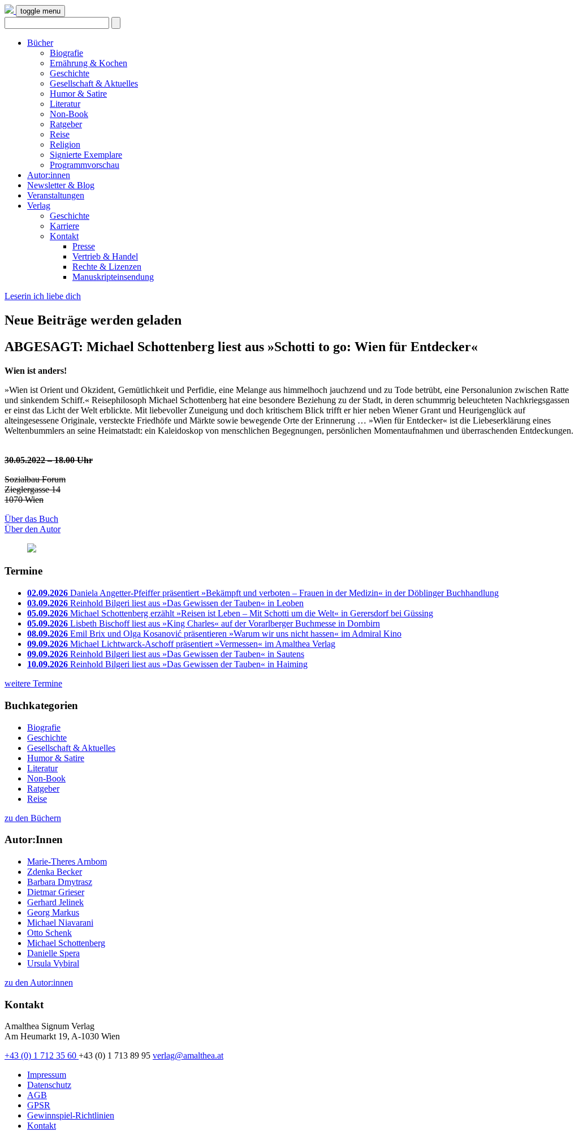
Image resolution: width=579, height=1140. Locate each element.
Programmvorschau (84, 165)
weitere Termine (33, 683)
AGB (37, 1095)
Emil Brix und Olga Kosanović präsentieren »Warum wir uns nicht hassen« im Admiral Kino (214, 633)
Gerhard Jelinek (55, 902)
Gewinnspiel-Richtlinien (70, 1115)
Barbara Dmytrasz (59, 882)
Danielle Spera (53, 953)
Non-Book (69, 114)
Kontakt (64, 236)
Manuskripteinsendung (113, 277)
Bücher (40, 43)
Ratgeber (66, 124)
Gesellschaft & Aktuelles (94, 83)
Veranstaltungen (55, 195)
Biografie (66, 53)
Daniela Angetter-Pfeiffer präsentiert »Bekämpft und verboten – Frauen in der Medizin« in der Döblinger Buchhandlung (263, 593)
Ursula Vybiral (53, 963)
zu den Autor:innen (39, 982)
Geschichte (69, 73)
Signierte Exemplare (86, 154)
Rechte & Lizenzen (106, 266)
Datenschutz (49, 1085)
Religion (65, 144)
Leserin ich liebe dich (43, 296)
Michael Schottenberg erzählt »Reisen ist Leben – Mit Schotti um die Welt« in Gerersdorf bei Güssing (230, 613)
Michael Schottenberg (66, 943)
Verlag (38, 205)
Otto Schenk (49, 933)
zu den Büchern (33, 818)
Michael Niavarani (60, 922)
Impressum (46, 1074)
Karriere (64, 226)
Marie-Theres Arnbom (67, 861)
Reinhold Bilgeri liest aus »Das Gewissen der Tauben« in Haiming (167, 664)
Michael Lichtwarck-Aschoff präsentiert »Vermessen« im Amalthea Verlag (181, 644)
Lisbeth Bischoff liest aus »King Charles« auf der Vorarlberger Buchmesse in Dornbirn (203, 623)
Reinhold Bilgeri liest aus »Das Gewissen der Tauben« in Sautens (165, 654)
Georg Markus (53, 912)
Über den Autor (33, 529)
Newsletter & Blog (60, 185)
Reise (60, 134)
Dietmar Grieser (55, 892)
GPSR (38, 1105)
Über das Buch (31, 519)
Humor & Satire (78, 93)
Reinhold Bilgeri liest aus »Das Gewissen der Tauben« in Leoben (165, 603)
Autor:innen (48, 175)
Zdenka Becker (54, 871)
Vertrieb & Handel (105, 256)
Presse (83, 246)
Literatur (65, 104)
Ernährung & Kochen (88, 63)
